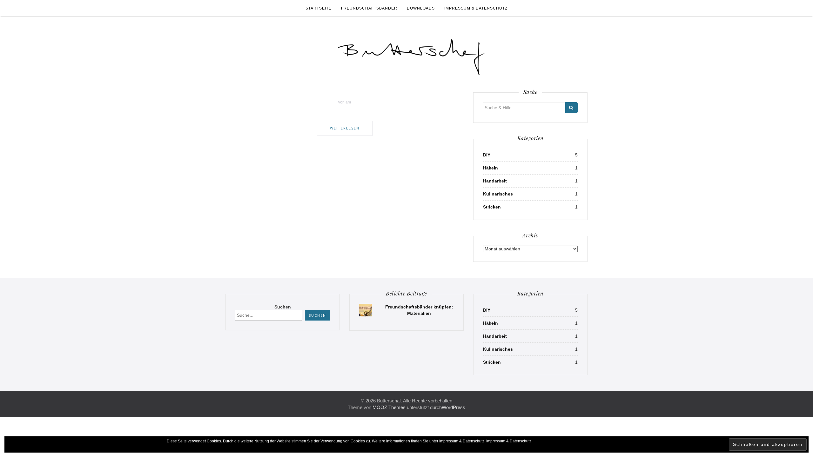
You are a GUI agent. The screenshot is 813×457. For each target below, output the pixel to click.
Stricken (492, 206)
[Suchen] (571, 107)
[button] (411, 54)
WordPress (453, 407)
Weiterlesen (344, 128)
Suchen (282, 306)
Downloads (421, 8)
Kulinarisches (498, 193)
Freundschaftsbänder (369, 8)
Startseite (319, 8)
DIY (486, 154)
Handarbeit (495, 180)
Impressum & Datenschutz (475, 8)
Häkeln (490, 167)
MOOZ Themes (389, 407)
